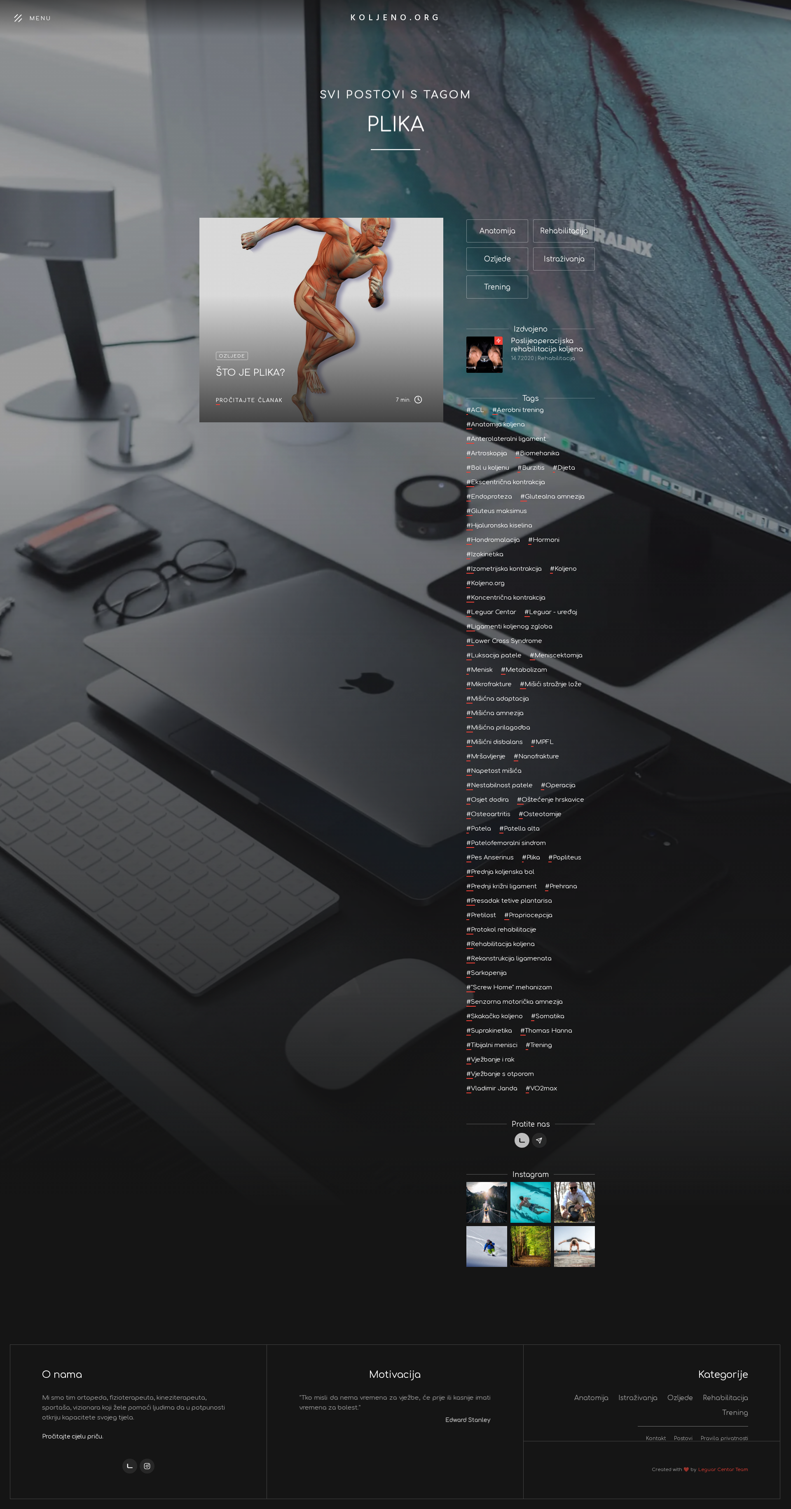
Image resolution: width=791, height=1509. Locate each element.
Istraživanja (638, 1398)
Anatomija (591, 1398)
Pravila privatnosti (724, 1438)
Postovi (683, 1438)
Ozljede (680, 1398)
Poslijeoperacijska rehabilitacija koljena (547, 345)
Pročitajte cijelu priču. (72, 1437)
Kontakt (656, 1438)
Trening (735, 1413)
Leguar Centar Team (723, 1469)
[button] (315, 1421)
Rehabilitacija (556, 358)
